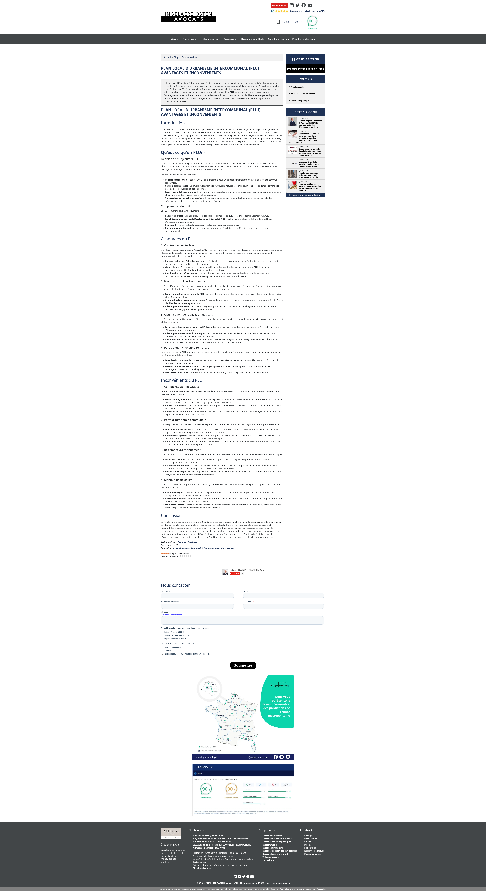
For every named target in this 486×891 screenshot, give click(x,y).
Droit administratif (272, 835)
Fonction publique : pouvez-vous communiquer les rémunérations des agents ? (311, 187)
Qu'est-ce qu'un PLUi (182, 152)
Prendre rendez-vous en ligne (305, 68)
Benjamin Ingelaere (187, 542)
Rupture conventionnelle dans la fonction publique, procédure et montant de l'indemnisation (310, 152)
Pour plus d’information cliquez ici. (297, 889)
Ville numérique (270, 857)
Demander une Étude (252, 38)
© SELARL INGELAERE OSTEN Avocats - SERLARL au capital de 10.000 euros (233, 883)
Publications (310, 838)
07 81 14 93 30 (307, 59)
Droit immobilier (270, 844)
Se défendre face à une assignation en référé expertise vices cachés (308, 175)
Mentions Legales (202, 868)
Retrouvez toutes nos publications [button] (305, 195)
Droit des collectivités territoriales (279, 850)
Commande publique (300, 101)
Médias (307, 844)
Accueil (175, 38)
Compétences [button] (210, 38)
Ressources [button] (230, 38)
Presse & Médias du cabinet (303, 94)
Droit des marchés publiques (276, 841)
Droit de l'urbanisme (272, 847)
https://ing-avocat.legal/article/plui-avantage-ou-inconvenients (204, 548)
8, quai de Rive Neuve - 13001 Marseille (212, 841)
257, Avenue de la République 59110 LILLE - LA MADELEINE (222, 844)
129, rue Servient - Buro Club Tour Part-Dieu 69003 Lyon (220, 838)
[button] (279, 5)
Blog (176, 57)
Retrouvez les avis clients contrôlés (307, 11)
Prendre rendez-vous (303, 38)
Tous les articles (190, 57)
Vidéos (307, 841)
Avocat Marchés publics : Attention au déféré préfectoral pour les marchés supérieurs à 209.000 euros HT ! (304, 138)
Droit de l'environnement (275, 853)
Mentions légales (312, 853)
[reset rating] (181, 556)
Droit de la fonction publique (277, 838)
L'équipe (308, 835)
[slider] (166, 553)
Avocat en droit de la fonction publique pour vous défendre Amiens (309, 164)
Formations (268, 860)
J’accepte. (321, 889)
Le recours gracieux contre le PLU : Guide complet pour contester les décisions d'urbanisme (310, 123)
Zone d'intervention (278, 38)
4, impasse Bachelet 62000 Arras (209, 847)
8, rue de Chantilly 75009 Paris (208, 835)
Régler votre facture (314, 850)
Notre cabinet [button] (190, 38)
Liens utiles (310, 847)
